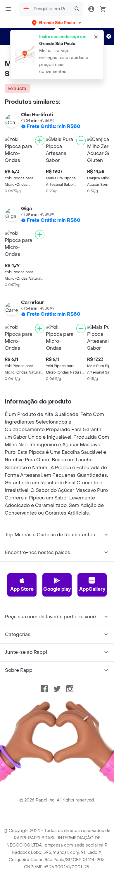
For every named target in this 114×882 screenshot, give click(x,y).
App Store (22, 589)
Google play (57, 589)
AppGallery (92, 589)
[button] (57, 23)
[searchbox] (51, 9)
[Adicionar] (39, 140)
